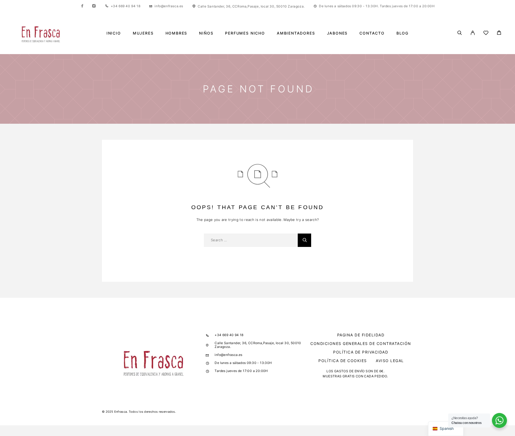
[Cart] (499, 33)
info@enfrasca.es (168, 6)
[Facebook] (82, 6)
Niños (206, 33)
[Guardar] (485, 34)
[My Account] (472, 33)
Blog (402, 33)
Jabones (337, 33)
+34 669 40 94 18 (126, 6)
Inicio (113, 33)
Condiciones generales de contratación (360, 343)
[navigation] (446, 428)
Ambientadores (296, 33)
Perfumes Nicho (245, 33)
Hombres (176, 33)
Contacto (372, 33)
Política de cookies (342, 360)
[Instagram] (94, 6)
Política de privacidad (360, 352)
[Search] (459, 33)
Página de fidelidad (361, 335)
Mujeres (143, 33)
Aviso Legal (390, 360)
